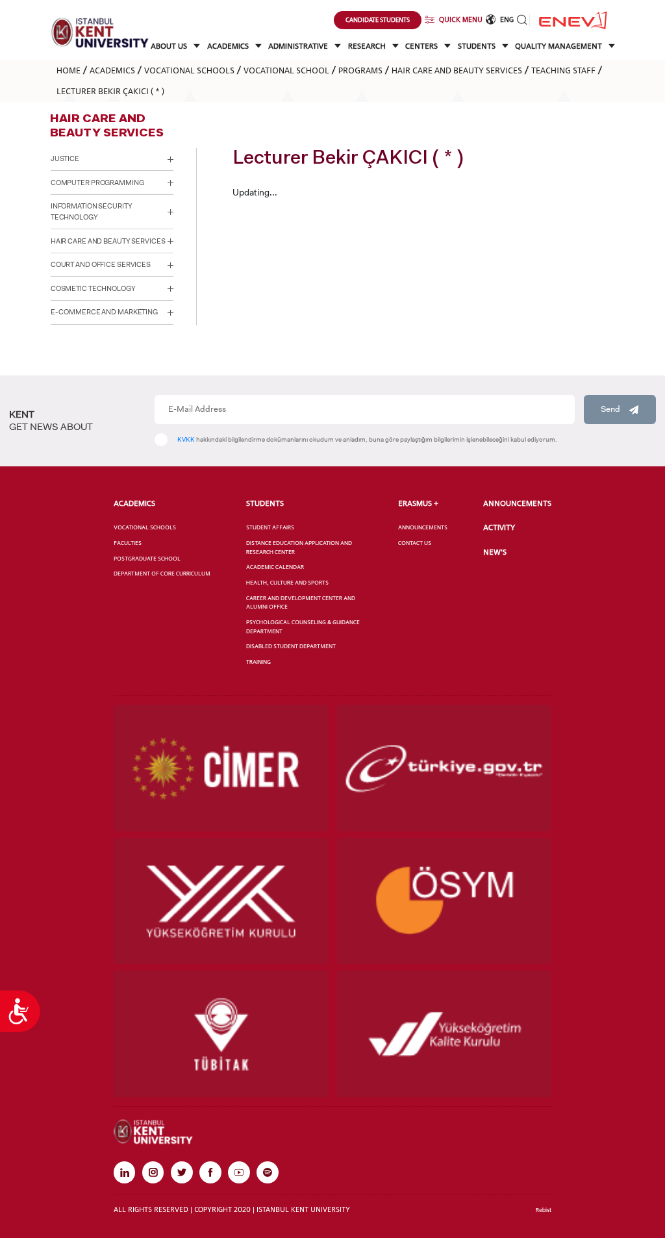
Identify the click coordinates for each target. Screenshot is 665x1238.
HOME (68, 70)
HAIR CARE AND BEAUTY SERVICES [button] (108, 241)
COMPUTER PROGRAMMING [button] (97, 183)
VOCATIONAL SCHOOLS (189, 70)
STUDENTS (477, 46)
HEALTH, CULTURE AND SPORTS (287, 582)
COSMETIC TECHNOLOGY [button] (93, 289)
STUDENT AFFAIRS (270, 527)
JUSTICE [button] (65, 159)
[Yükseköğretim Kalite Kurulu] (444, 1033)
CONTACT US (414, 542)
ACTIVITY (499, 527)
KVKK (186, 439)
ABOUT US (170, 46)
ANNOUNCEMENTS (422, 527)
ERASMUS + (418, 503)
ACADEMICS (229, 46)
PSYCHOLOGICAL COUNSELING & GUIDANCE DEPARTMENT (303, 626)
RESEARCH (368, 46)
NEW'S (495, 552)
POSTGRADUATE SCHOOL (147, 558)
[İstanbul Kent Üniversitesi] (100, 32)
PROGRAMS (360, 70)
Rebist (543, 1209)
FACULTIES (128, 542)
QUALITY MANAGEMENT (559, 46)
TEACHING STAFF (563, 70)
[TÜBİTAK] (221, 1033)
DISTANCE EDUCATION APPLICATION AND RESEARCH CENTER (299, 547)
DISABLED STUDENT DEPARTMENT (291, 646)
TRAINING (258, 661)
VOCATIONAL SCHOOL (286, 70)
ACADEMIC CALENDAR (275, 566)
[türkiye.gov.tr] (444, 768)
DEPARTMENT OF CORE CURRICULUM (162, 573)
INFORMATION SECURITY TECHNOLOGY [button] (91, 211)
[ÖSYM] (444, 901)
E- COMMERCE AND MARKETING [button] (104, 312)
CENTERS (422, 46)
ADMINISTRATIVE (299, 46)
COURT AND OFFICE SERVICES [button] (101, 265)
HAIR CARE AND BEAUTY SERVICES (457, 70)
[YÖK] (221, 901)
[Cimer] (221, 768)
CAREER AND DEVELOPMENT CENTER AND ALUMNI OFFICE (300, 602)
